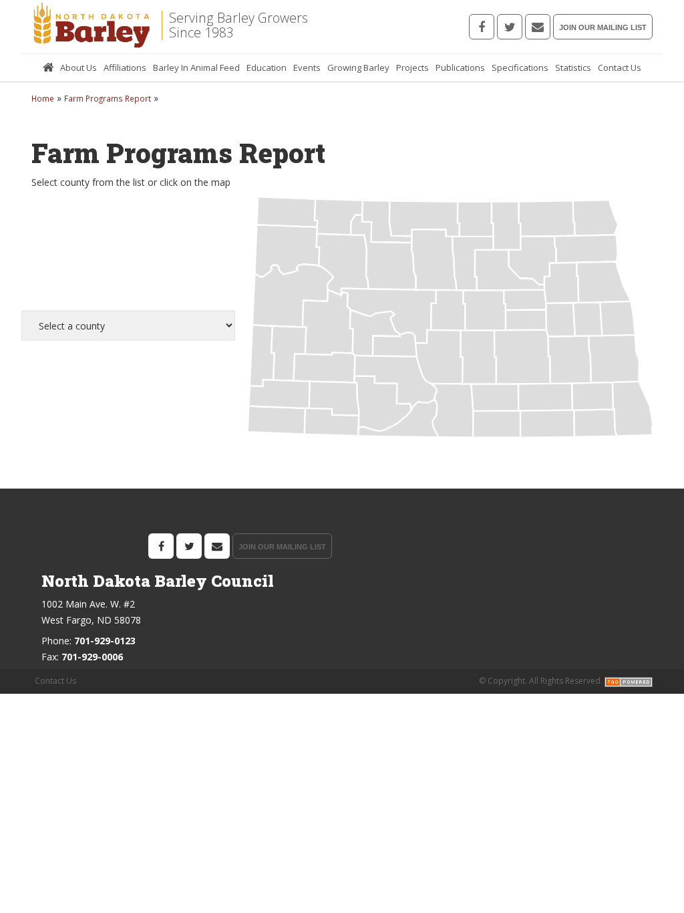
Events (307, 67)
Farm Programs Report (107, 98)
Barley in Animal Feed (196, 67)
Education (266, 67)
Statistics (573, 67)
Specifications (520, 67)
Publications (460, 67)
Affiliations (125, 67)
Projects (412, 67)
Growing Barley (358, 67)
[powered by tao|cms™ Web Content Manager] (629, 681)
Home (48, 68)
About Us (78, 67)
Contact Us (619, 67)
